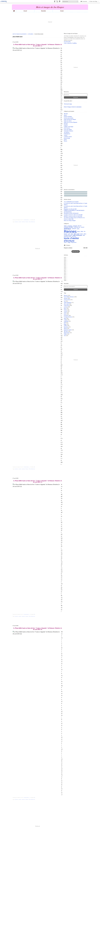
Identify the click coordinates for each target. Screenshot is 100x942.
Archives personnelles (68, 118)
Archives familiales (68, 116)
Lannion (65, 135)
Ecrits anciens (67, 128)
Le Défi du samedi (68, 136)
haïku (78, 228)
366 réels (66, 113)
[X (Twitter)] (57, 1)
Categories (30, 34)
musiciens (69, 225)
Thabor (65, 225)
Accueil (25, 10)
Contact (62, 10)
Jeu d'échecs (66, 132)
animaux (67, 229)
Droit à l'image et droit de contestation (72, 106)
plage (82, 231)
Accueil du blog (67, 41)
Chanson (66, 125)
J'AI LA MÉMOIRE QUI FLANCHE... (71, 201)
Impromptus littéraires (68, 130)
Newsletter (43, 10)
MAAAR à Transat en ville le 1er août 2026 (73, 216)
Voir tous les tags (68, 104)
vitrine (81, 233)
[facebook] (55, 1)
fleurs (78, 231)
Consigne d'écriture (68, 235)
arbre (84, 235)
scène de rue (77, 227)
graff (65, 322)
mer (72, 234)
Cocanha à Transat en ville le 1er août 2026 (73, 214)
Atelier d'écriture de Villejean (70, 119)
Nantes (65, 234)
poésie (65, 139)
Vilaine (65, 242)
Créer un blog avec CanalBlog (70, 43)
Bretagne (66, 123)
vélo (84, 231)
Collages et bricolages (68, 126)
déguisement (73, 242)
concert (82, 227)
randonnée (74, 228)
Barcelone (74, 236)
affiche (65, 328)
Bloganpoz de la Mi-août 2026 (70, 209)
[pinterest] (59, 1)
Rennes (65, 141)
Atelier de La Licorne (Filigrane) (70, 122)
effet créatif (76, 234)
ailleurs (65, 115)
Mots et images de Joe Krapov (19, 34)
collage (68, 242)
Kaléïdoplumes (67, 133)
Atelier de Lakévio (68, 120)
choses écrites (68, 227)
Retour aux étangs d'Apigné (70, 220)
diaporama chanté (67, 236)
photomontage (67, 138)
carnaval (75, 225)
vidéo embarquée (77, 235)
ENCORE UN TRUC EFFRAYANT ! (71, 213)
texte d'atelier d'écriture (71, 239)
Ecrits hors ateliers (68, 129)
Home (14, 10)
